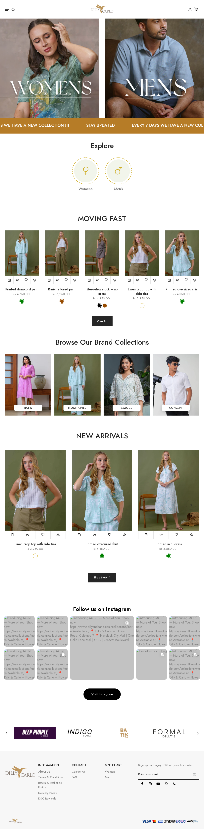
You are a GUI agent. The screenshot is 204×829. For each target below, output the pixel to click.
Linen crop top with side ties (142, 291)
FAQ (74, 777)
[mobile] (174, 784)
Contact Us (78, 771)
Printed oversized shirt (182, 289)
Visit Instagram (102, 694)
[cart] (196, 9)
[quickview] (18, 280)
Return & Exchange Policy (50, 785)
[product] (9, 280)
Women (110, 771)
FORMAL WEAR (28, 408)
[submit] (194, 774)
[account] (190, 9)
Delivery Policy (47, 793)
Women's (85, 189)
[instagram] (150, 784)
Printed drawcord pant (21, 289)
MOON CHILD (176, 408)
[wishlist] (26, 280)
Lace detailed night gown (168, 544)
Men (107, 777)
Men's (118, 189)
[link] (49, 67)
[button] (7, 9)
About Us (44, 771)
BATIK (126, 408)
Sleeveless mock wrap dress (102, 291)
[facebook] (142, 784)
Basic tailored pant (62, 289)
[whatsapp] (166, 784)
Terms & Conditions (50, 777)
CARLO (77, 408)
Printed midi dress (102, 544)
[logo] (101, 9)
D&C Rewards (47, 798)
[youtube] (158, 784)
